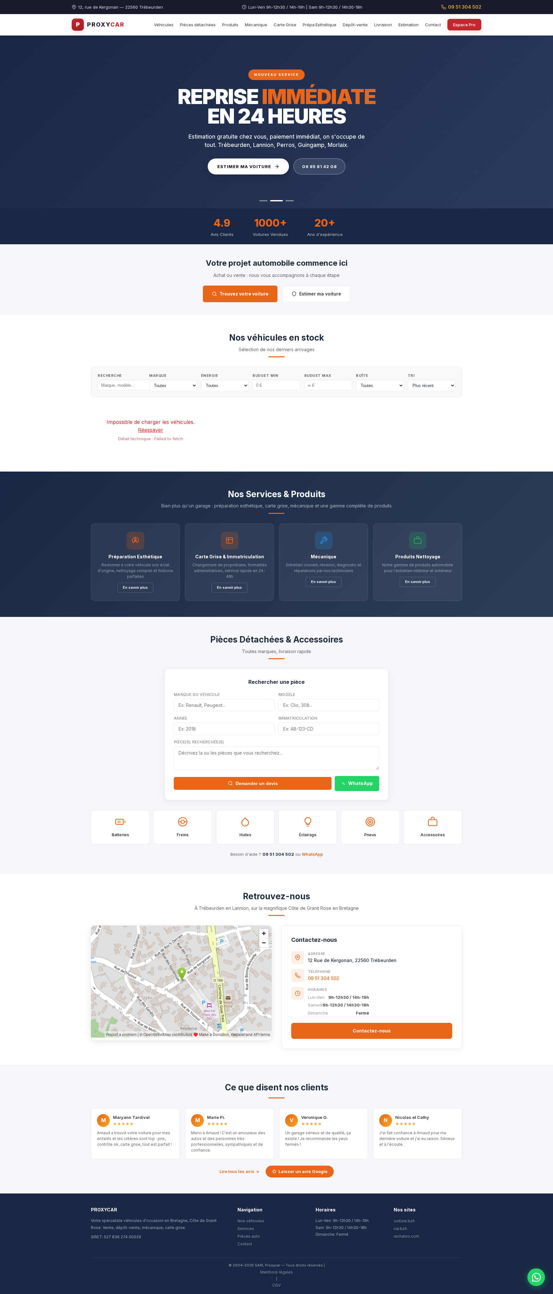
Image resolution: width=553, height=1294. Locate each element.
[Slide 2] (274, 200)
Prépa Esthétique (319, 24)
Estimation (408, 24)
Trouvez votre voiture (244, 293)
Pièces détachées (198, 24)
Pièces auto (248, 1236)
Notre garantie (311, 166)
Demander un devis (257, 783)
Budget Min (265, 375)
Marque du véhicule (197, 694)
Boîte (362, 375)
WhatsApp (360, 783)
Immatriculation (297, 718)
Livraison (383, 24)
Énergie (209, 375)
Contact (433, 24)
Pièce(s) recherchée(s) (199, 742)
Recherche (110, 375)
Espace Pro (464, 24)
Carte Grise (285, 24)
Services (245, 1228)
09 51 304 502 (464, 7)
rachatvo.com (406, 1236)
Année (181, 718)
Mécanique (256, 24)
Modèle (286, 694)
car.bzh (400, 1228)
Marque (157, 375)
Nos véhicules (250, 1220)
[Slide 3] (287, 200)
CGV (276, 1285)
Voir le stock (241, 166)
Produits (230, 24)
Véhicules (163, 24)
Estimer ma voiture (320, 293)
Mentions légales (276, 1272)
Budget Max (318, 375)
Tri (411, 375)
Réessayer (150, 430)
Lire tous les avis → (239, 1171)
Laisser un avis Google (302, 1171)
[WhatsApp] (536, 1277)
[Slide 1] (263, 200)
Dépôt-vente (355, 24)
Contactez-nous (372, 1030)
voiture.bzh (404, 1220)
